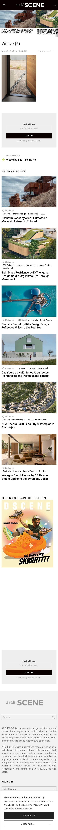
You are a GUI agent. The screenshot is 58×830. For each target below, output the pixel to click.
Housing (6, 214)
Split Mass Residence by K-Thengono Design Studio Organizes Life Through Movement (25, 276)
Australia (7, 471)
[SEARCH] (55, 5)
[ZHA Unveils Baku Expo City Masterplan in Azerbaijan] (29, 397)
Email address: (29, 124)
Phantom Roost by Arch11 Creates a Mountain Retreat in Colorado (17, 31)
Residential (33, 214)
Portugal (31, 368)
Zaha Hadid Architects (37, 420)
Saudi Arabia (46, 320)
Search (53, 718)
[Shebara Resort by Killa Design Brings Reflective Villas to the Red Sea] (29, 300)
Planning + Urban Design (14, 420)
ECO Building (8, 265)
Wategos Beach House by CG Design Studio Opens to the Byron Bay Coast (25, 476)
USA (43, 214)
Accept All (29, 815)
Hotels (35, 320)
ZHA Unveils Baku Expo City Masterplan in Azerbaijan (28, 425)
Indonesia (31, 265)
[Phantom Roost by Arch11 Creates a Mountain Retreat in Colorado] (18, 19)
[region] (29, 810)
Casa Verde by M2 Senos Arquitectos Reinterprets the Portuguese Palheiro (25, 374)
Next (56, 23)
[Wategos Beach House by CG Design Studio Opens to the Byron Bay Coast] (29, 449)
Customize (27, 824)
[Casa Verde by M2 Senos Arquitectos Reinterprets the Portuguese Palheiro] (29, 349)
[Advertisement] (29, 610)
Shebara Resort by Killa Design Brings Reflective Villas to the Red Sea (25, 325)
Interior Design (19, 214)
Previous (1, 23)
